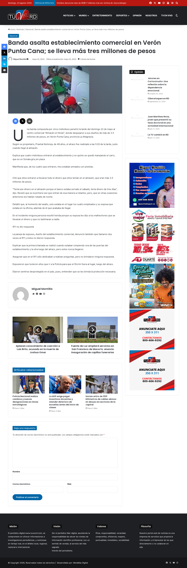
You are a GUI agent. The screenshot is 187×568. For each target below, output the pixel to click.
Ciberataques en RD (158, 98)
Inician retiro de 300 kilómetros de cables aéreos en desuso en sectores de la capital (101, 400)
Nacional (29, 29)
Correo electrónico (21, 484)
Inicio (12, 29)
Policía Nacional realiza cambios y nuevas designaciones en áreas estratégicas (25, 400)
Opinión (137, 15)
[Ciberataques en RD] (137, 105)
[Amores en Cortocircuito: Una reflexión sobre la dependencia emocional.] (137, 85)
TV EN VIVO (167, 15)
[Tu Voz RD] (22, 15)
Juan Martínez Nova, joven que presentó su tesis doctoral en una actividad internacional (160, 121)
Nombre (16, 471)
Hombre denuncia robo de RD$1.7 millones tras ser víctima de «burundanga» (91, 3)
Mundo (83, 15)
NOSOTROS (151, 15)
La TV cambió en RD (158, 134)
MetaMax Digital (80, 563)
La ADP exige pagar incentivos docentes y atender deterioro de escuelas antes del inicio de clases (64, 402)
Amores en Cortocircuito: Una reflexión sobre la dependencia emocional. (158, 84)
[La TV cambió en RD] (137, 141)
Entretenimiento (102, 15)
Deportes (121, 15)
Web (69, 484)
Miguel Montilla (19, 59)
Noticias (68, 15)
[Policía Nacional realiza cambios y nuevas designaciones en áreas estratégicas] (29, 384)
